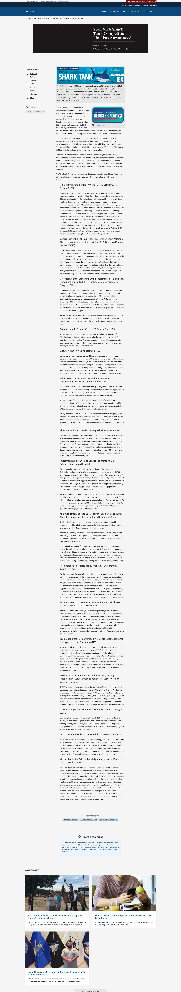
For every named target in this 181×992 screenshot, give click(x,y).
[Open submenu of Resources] (120, 11)
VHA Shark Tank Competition (108, 820)
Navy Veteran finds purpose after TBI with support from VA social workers (55, 916)
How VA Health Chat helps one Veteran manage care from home (123, 916)
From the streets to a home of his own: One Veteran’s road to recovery (56, 973)
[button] (155, 11)
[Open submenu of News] (107, 11)
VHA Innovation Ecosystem (88, 820)
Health (29, 112)
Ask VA (109, 845)
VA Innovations (38, 112)
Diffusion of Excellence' (70, 820)
